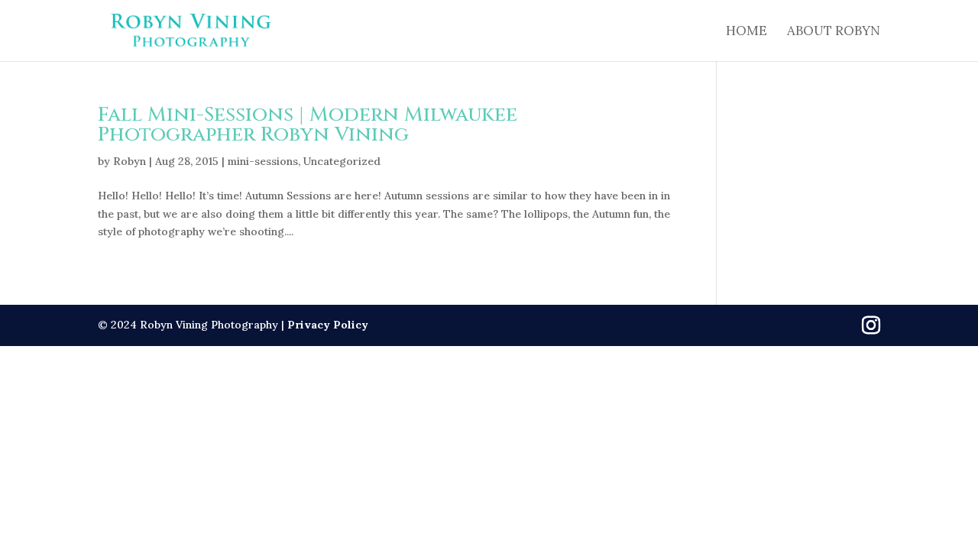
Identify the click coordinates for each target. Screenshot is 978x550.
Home (746, 32)
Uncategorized (342, 161)
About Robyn (833, 32)
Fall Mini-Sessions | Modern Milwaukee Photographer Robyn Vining (307, 125)
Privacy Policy (327, 325)
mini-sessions (263, 161)
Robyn (129, 161)
